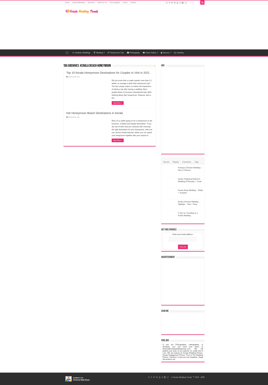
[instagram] (186, 2)
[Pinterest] (175, 2)
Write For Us (102, 2)
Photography (135, 53)
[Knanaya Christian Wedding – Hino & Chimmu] (170, 171)
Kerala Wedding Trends (182, 377)
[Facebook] (169, 2)
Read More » (117, 103)
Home (67, 2)
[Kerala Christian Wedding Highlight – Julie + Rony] (170, 205)
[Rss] (167, 2)
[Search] (202, 2)
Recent (166, 162)
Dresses (166, 53)
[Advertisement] (151, 27)
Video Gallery (150, 53)
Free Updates (115, 2)
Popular (176, 162)
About (125, 2)
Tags (196, 162)
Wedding (99, 53)
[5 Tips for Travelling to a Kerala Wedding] (170, 216)
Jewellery (180, 53)
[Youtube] (177, 2)
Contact (133, 2)
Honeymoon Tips (117, 53)
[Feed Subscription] (155, 66)
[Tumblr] (180, 2)
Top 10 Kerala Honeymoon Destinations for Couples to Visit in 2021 (107, 72)
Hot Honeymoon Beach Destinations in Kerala (94, 113)
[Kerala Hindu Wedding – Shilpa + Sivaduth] (170, 194)
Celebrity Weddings (82, 53)
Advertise (91, 2)
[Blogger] (182, 2)
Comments (186, 162)
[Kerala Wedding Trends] (82, 11)
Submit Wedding (78, 2)
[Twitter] (172, 2)
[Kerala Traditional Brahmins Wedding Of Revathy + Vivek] (170, 182)
